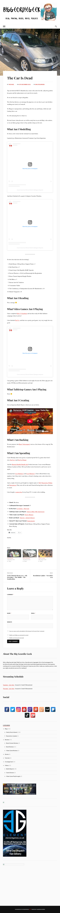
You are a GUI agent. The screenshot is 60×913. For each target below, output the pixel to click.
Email (33, 613)
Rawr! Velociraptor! (24, 444)
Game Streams (10, 772)
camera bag (19, 492)
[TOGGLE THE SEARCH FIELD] (56, 26)
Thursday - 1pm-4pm (8, 688)
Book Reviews (10, 746)
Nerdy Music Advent (11, 732)
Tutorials (7, 758)
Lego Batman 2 (19, 474)
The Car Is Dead (19, 78)
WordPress (25, 909)
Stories (7, 754)
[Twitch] (30, 709)
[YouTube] (24, 709)
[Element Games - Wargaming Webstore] (14, 856)
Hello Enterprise (26, 558)
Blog (6, 728)
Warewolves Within (46, 483)
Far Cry (17, 320)
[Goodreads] (41, 709)
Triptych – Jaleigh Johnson (27, 518)
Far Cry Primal (22, 460)
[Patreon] (35, 709)
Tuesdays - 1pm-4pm (8, 685)
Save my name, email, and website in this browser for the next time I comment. (26, 631)
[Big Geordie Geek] (30, 12)
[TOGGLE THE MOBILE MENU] (4, 26)
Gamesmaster (31, 521)
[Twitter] (12, 709)
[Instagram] (18, 709)
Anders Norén (41, 909)
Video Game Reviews (12, 750)
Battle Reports (10, 769)
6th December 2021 (25, 84)
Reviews (7, 739)
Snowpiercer (12, 485)
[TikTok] (27, 715)
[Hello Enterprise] (30, 553)
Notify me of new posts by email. (16, 638)
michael (11, 84)
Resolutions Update (11, 736)
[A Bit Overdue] (45, 553)
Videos (7, 765)
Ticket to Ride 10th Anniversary (36, 512)
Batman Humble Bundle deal (20, 464)
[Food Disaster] (14, 553)
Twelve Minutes (29, 515)
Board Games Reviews (12, 743)
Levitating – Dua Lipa (23, 508)
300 (40, 483)
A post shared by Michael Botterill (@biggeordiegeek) (30, 190)
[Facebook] (6, 709)
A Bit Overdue (41, 558)
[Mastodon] (53, 709)
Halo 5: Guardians (22, 313)
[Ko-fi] (32, 715)
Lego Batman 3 (30, 474)
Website (9, 622)
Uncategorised (40, 84)
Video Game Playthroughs (13, 776)
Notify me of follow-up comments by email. (18, 635)
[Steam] (47, 709)
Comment (10, 594)
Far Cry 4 (12, 460)
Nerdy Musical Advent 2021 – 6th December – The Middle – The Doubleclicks (17, 577)
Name (9, 613)
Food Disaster (10, 558)
